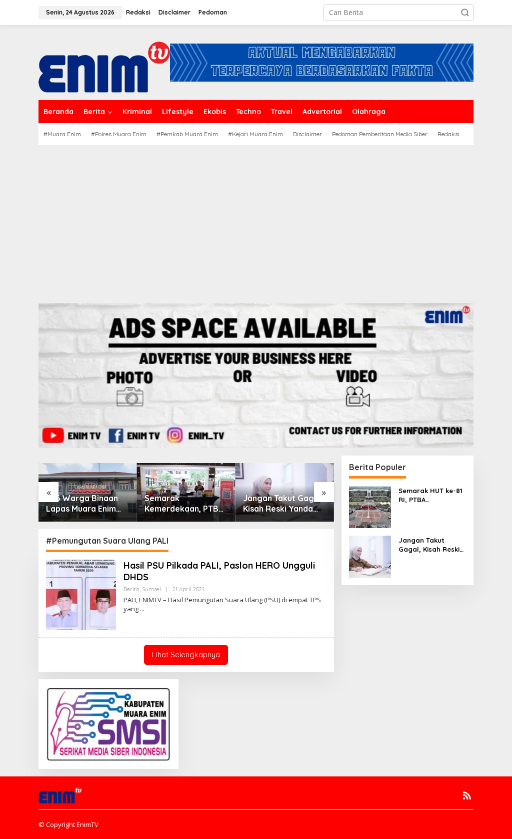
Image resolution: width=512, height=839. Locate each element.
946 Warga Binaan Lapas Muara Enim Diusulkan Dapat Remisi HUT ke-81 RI (85, 503)
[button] (465, 12)
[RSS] (467, 795)
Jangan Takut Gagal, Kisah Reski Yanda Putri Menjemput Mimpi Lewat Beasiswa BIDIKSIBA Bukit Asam (283, 503)
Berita (132, 589)
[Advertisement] (256, 220)
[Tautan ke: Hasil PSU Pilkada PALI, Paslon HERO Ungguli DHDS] (81, 594)
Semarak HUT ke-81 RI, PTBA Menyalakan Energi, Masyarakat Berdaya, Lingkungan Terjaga (431, 495)
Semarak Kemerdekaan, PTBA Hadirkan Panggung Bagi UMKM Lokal (184, 503)
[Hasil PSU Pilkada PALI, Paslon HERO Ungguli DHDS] (142, 609)
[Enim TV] (104, 62)
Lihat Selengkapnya (186, 654)
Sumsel (151, 589)
